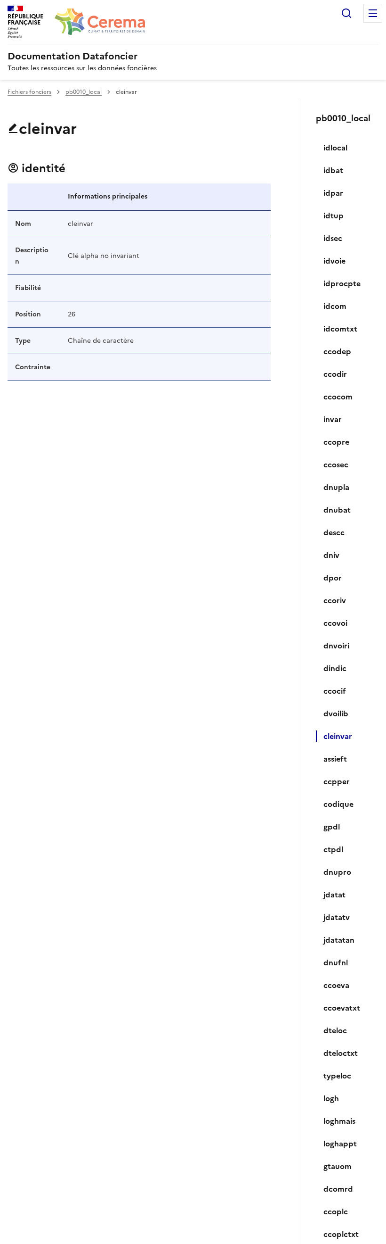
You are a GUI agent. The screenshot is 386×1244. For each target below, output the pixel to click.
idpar (333, 193)
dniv (331, 555)
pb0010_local (83, 92)
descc (334, 532)
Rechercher (346, 13)
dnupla (336, 487)
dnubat (337, 509)
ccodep (337, 351)
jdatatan (338, 939)
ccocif (334, 691)
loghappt (340, 1143)
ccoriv (334, 600)
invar (332, 419)
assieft (335, 758)
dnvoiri (336, 645)
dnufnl (335, 962)
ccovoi (335, 623)
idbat (333, 170)
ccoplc (335, 1211)
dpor (332, 577)
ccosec (335, 464)
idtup (333, 215)
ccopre (336, 442)
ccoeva (336, 985)
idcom (334, 306)
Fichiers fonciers (29, 92)
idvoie (334, 260)
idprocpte (342, 283)
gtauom (337, 1166)
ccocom (338, 396)
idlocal (335, 147)
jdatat (334, 894)
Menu (372, 13)
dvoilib (335, 713)
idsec (332, 238)
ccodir (335, 374)
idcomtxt (340, 328)
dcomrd (338, 1188)
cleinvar (337, 736)
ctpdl (333, 849)
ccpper (336, 781)
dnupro (337, 872)
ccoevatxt (341, 1007)
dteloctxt (340, 1053)
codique (338, 804)
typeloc (337, 1075)
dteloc (335, 1030)
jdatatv (336, 917)
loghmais (339, 1121)
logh (331, 1098)
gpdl (331, 826)
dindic (334, 668)
